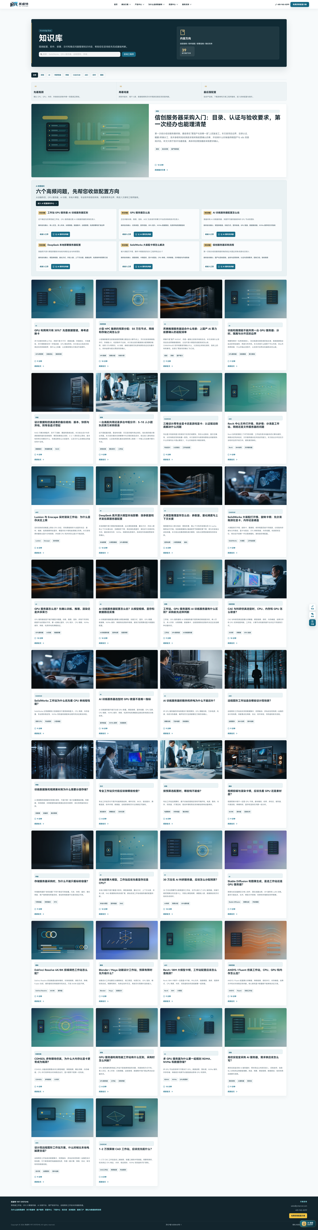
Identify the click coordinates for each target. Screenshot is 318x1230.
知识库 (64, 1210)
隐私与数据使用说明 (93, 1210)
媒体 (101, 75)
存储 (67, 75)
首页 (116, 4)
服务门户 (80, 1210)
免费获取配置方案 (298, 1216)
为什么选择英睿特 (155, 4)
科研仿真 (58, 75)
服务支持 (185, 4)
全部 (34, 75)
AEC (86, 75)
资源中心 (172, 4)
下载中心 (56, 1210)
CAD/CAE (76, 75)
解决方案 (124, 4)
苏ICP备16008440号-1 (174, 1225)
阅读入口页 (44, 234)
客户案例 (40, 1210)
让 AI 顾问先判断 (61, 234)
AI (49, 75)
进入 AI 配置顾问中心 (46, 203)
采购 (42, 75)
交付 (94, 75)
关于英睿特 (30, 1210)
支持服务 (72, 1210)
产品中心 (138, 4)
